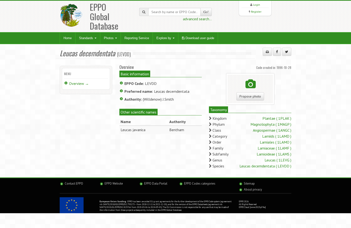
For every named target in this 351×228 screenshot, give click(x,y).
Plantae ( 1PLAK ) (276, 118)
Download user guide (199, 38)
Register (256, 11)
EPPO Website (114, 183)
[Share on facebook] (277, 52)
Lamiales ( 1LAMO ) (275, 142)
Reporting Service (136, 38)
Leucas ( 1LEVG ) (278, 160)
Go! (206, 12)
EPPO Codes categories (199, 183)
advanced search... (197, 18)
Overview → (79, 83)
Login (256, 4)
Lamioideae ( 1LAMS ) (274, 154)
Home (68, 38)
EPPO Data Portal (155, 183)
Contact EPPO (74, 183)
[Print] (267, 52)
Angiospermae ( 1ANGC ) (272, 130)
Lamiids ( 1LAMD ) (276, 136)
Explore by (164, 38)
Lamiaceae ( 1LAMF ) (274, 148)
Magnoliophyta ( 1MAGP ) (270, 124)
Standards (86, 38)
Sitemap (249, 183)
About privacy (253, 189)
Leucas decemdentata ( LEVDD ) (265, 166)
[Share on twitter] (286, 52)
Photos (109, 38)
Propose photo (250, 96)
